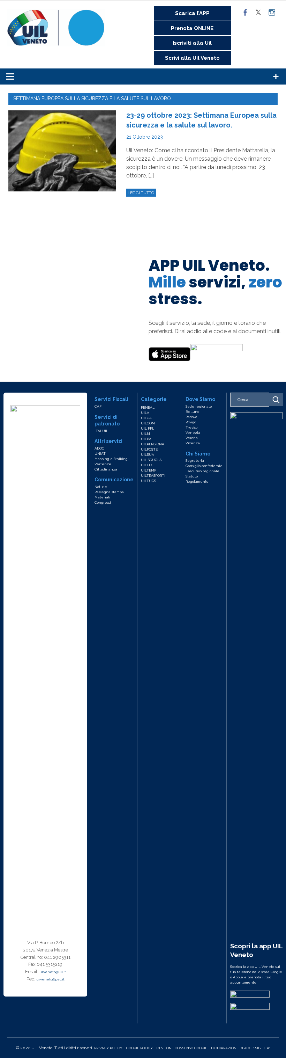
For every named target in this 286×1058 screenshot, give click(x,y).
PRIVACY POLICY (108, 1048)
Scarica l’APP (192, 13)
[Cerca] (276, 399)
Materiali (102, 497)
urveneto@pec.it (50, 979)
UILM (145, 434)
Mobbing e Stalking (111, 459)
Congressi (103, 502)
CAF (98, 406)
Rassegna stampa (109, 492)
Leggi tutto (141, 192)
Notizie (101, 487)
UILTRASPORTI (153, 475)
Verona (192, 438)
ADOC (99, 448)
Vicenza (193, 443)
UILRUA (147, 455)
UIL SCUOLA (151, 460)
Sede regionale (199, 406)
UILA (145, 413)
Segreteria (195, 460)
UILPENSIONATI (154, 444)
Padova (191, 417)
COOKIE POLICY (139, 1048)
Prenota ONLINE (192, 28)
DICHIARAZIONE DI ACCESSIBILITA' (240, 1048)
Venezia (193, 433)
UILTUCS (148, 481)
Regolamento (197, 481)
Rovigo (191, 422)
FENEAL (148, 407)
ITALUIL (101, 431)
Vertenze (103, 464)
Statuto (192, 476)
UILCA (146, 418)
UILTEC (147, 465)
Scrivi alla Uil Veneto (192, 58)
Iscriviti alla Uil (192, 43)
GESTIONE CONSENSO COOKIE (182, 1048)
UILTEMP (148, 470)
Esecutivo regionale (202, 471)
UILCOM (148, 423)
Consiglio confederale (204, 466)
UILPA (146, 439)
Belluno (192, 412)
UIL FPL (147, 428)
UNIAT (100, 453)
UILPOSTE (149, 449)
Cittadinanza (106, 469)
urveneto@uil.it (52, 972)
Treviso (191, 427)
